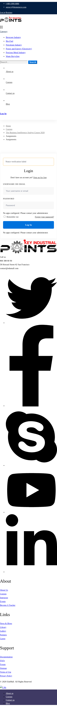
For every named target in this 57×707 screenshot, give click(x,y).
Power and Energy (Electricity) (19, 49)
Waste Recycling (12, 56)
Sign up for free (40, 177)
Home (8, 126)
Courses (9, 129)
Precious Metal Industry (16, 52)
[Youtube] (31, 512)
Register (9, 12)
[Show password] (51, 208)
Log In (28, 225)
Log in (2, 12)
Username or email (14, 184)
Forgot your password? (44, 217)
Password (8, 199)
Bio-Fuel (9, 41)
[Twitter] (31, 323)
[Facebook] (31, 406)
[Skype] (31, 465)
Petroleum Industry (14, 45)
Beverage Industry (13, 37)
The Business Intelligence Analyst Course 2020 (25, 133)
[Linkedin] (31, 572)
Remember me (12, 217)
